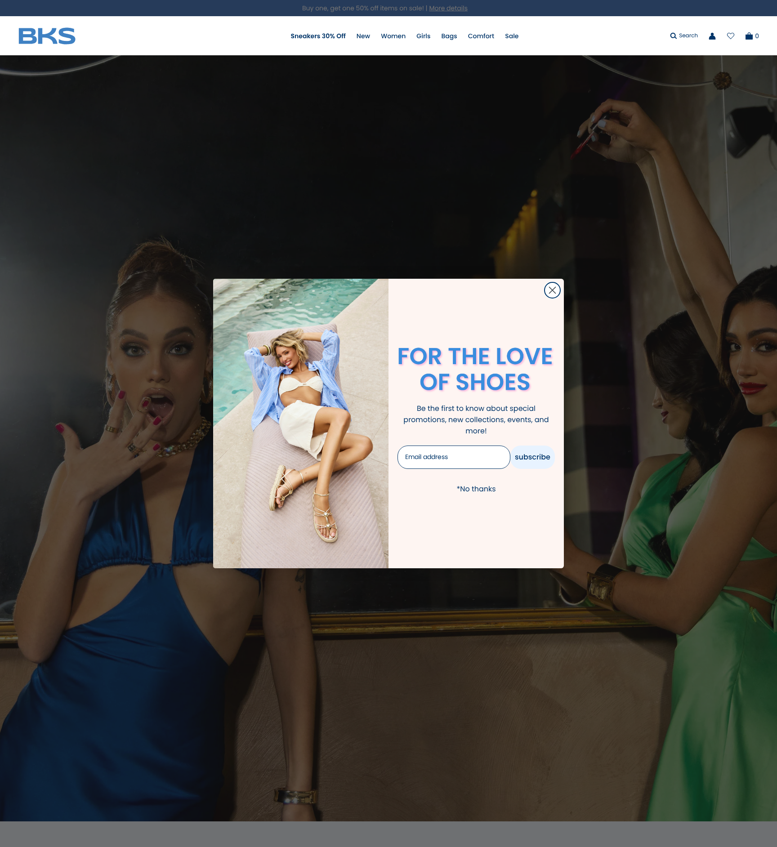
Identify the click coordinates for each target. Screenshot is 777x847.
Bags (449, 35)
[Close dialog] (552, 290)
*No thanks (476, 489)
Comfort (481, 35)
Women (393, 35)
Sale (511, 35)
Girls (423, 35)
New (363, 35)
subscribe (532, 457)
